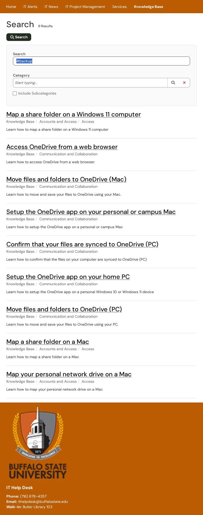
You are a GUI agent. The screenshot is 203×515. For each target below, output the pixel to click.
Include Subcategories (37, 93)
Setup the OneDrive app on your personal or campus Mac (91, 212)
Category (21, 75)
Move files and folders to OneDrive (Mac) (66, 179)
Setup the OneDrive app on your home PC (68, 277)
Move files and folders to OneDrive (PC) (64, 309)
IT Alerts (30, 6)
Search (19, 54)
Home (11, 6)
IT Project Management (85, 6)
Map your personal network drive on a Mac (69, 374)
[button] (173, 82)
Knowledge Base (148, 6)
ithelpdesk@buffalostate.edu (43, 501)
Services (119, 6)
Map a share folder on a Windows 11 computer (73, 114)
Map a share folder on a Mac (47, 342)
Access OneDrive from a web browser (62, 147)
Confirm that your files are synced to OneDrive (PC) (82, 244)
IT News (51, 6)
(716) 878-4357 (33, 496)
